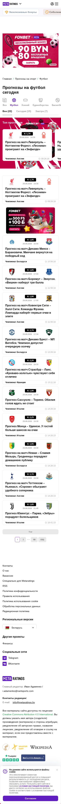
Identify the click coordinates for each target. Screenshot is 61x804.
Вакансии (8, 575)
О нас (6, 570)
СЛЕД (42, 539)
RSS (5, 586)
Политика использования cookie (20, 601)
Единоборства (40, 105)
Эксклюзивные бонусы (23, 12)
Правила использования (16, 596)
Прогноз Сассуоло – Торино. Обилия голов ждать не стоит (30, 401)
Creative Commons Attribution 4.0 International (28, 714)
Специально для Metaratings (18, 580)
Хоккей (25, 105)
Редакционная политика (16, 611)
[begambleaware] (33, 758)
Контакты (8, 565)
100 (34, 539)
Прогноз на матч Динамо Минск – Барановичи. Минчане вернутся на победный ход (28, 252)
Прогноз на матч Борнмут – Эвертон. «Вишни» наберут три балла (30, 281)
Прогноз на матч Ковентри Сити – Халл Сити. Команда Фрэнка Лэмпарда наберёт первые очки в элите (28, 311)
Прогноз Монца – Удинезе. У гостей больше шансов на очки (29, 428)
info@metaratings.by (24, 702)
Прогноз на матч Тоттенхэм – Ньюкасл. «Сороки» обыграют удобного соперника (26, 487)
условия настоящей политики (34, 786)
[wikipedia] (41, 747)
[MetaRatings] (14, 678)
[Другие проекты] (12, 4)
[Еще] (56, 4)
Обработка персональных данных (21, 606)
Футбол (14, 105)
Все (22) (7, 111)
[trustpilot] (11, 758)
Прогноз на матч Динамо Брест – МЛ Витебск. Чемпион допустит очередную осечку (30, 343)
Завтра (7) (41, 111)
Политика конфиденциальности (20, 591)
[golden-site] (19, 747)
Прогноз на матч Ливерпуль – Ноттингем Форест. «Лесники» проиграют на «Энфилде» (25, 146)
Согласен (30, 798)
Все (5, 105)
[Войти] (52, 4)
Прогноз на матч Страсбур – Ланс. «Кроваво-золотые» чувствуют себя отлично (30, 373)
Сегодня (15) (23, 111)
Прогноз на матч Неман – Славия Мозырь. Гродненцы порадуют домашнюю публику (27, 456)
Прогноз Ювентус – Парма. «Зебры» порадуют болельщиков (30, 515)
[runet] (6, 747)
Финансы (8, 643)
